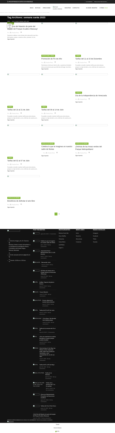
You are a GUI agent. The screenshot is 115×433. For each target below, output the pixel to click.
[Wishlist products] (9, 8)
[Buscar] (7, 8)
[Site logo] (57, 8)
